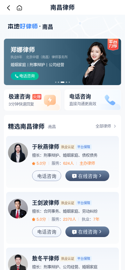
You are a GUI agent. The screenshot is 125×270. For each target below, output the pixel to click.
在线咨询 (87, 175)
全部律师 (103, 126)
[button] (55, 82)
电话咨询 (27, 76)
